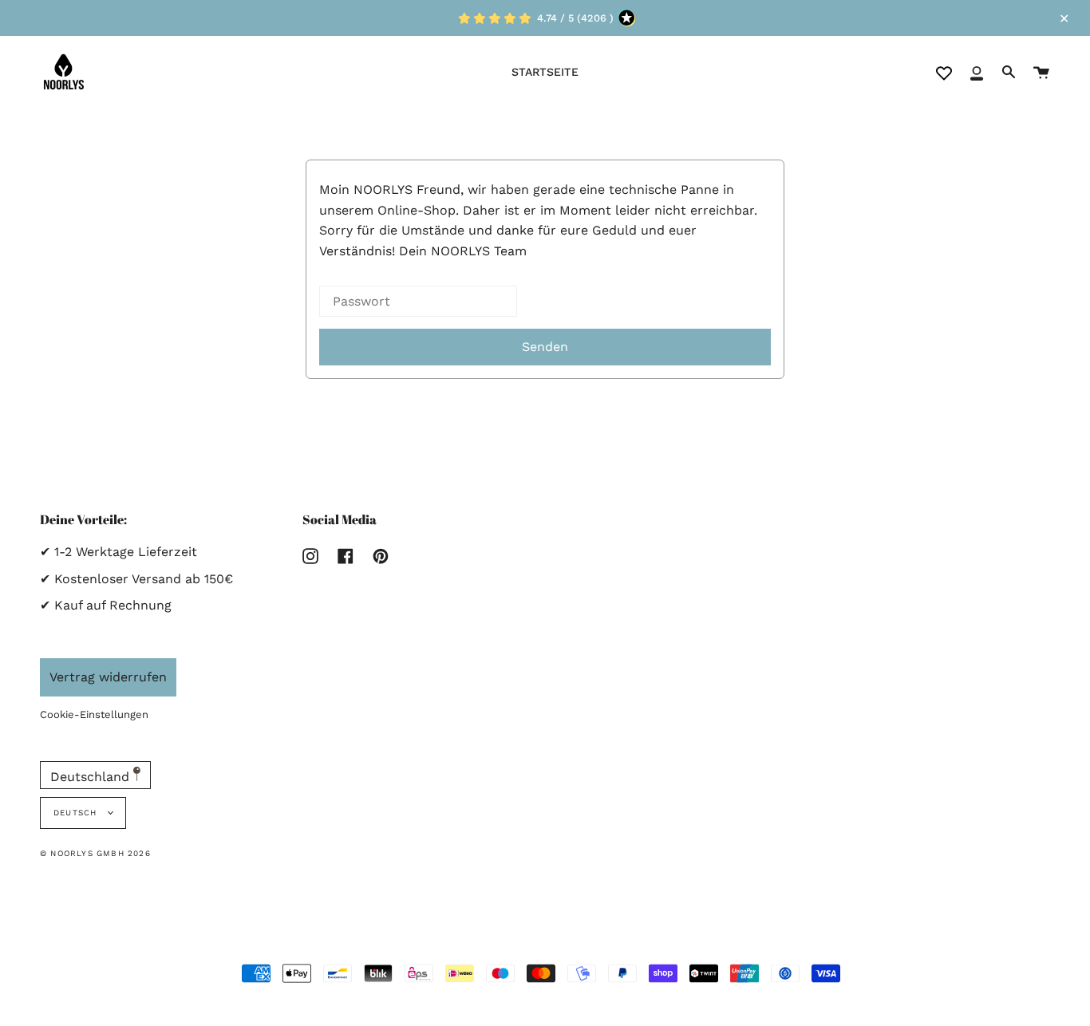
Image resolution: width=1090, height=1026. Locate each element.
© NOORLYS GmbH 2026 (95, 853)
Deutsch (77, 812)
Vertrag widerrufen (108, 677)
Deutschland (91, 776)
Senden (545, 346)
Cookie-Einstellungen (94, 714)
